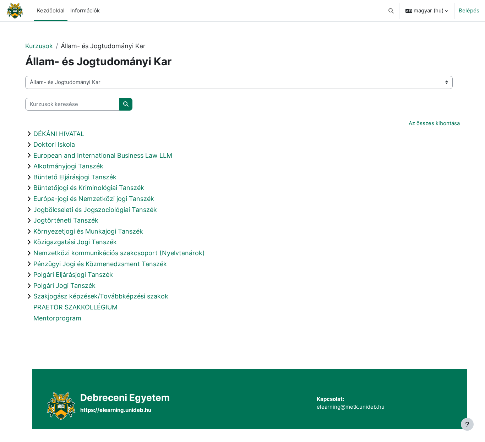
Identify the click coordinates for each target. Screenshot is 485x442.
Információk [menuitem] (85, 10)
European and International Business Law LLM (102, 155)
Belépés (469, 10)
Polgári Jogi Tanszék (64, 285)
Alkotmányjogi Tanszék (68, 166)
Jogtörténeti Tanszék (65, 220)
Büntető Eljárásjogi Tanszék (74, 177)
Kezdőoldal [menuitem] (51, 10)
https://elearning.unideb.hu (115, 410)
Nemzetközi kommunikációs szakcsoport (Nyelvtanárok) (119, 253)
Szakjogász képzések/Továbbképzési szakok (100, 296)
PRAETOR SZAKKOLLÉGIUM (75, 307)
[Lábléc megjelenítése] (467, 424)
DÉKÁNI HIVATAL (58, 134)
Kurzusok (39, 46)
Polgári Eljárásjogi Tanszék (73, 274)
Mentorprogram (57, 318)
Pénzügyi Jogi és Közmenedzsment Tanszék (100, 264)
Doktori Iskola (54, 144)
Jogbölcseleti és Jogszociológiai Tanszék (95, 209)
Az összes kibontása (434, 123)
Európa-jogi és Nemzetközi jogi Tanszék (93, 198)
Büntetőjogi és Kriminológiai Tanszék (88, 187)
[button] (391, 10)
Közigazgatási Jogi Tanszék (75, 242)
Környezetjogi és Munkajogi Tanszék (88, 231)
